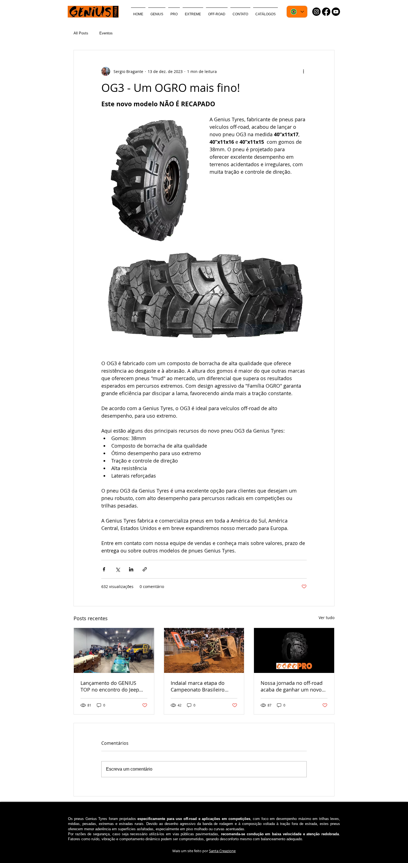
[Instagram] (316, 11)
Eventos (106, 33)
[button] (174, 11)
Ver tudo (326, 617)
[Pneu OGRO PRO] (294, 650)
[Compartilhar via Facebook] (104, 569)
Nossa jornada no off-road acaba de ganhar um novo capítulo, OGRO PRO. (292, 686)
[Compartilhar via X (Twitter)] (117, 569)
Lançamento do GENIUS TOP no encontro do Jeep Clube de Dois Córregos (109, 686)
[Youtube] (336, 11)
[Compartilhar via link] (144, 569)
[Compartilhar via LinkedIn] (131, 569)
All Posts (81, 33)
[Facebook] (326, 11)
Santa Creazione (222, 850)
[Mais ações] (303, 71)
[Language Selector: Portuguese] (297, 12)
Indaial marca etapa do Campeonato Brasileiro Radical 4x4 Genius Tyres (200, 686)
